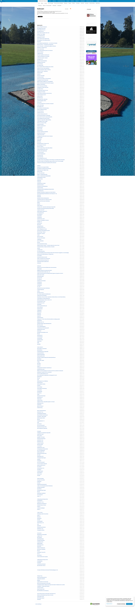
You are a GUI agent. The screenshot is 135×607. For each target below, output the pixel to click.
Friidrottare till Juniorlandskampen (42, 186)
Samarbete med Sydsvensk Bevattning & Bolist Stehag (45, 208)
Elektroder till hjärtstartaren (41, 153)
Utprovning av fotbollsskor (41, 549)
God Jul (38, 553)
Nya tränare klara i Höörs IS (41, 565)
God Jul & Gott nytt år (40, 152)
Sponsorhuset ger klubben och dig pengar (43, 115)
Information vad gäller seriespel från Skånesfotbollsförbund (46, 357)
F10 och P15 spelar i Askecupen (42, 463)
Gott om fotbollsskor (40, 240)
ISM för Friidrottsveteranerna (41, 410)
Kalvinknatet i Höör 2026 (41, 37)
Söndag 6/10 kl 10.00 (40, 112)
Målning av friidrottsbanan (41, 84)
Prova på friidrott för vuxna (41, 301)
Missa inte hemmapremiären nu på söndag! (43, 583)
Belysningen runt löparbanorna (41, 503)
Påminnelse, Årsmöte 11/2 (41, 227)
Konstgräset (39, 431)
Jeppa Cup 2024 (39, 128)
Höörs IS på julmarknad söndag (42, 243)
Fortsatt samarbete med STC (41, 94)
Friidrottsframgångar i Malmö (41, 100)
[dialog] (119, 601)
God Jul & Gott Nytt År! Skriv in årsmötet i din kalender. (45, 103)
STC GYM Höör (39, 279)
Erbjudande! (39, 195)
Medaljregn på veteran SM (41, 62)
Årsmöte (38, 333)
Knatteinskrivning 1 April (41, 218)
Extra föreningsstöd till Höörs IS (42, 158)
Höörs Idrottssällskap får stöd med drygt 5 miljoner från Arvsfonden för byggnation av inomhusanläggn (53, 252)
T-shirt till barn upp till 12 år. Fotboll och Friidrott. (44, 199)
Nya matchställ (39, 537)
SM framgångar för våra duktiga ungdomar (43, 40)
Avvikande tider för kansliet (41, 183)
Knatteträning (39, 404)
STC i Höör (38, 286)
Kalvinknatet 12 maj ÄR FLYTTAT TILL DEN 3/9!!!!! (44, 372)
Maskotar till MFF (39, 171)
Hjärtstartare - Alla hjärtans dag (42, 47)
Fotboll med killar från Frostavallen (42, 556)
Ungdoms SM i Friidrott (40, 134)
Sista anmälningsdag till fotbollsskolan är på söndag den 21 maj (47, 193)
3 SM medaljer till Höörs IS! (41, 29)
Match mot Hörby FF (40, 406)
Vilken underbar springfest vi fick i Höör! (43, 32)
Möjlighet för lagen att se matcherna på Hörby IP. (44, 270)
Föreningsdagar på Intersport (41, 413)
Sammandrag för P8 (40, 190)
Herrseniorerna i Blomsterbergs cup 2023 (43, 230)
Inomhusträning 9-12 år (40, 468)
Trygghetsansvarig (40, 53)
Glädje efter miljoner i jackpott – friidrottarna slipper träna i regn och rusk (48, 245)
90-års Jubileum (39, 435)
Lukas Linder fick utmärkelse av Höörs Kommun (44, 93)
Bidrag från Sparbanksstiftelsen (42, 60)
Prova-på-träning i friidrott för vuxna (42, 90)
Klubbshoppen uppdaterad (41, 493)
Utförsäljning (39, 469)
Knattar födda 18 (39, 205)
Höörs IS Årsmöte (40, 307)
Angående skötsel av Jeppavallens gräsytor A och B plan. (46, 401)
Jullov (38, 379)
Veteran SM (39, 316)
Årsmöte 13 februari (40, 146)
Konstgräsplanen (39, 500)
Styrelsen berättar (40, 72)
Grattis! (38, 394)
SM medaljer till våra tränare (41, 28)
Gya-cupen (38, 454)
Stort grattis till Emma (40, 31)
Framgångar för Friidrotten (41, 91)
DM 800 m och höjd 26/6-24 (41, 125)
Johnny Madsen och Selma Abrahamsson (43, 298)
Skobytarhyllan (39, 215)
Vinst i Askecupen (40, 494)
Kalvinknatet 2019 (40, 397)
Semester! (38, 475)
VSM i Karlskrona (39, 472)
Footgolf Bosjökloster (40, 289)
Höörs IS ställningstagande (41, 326)
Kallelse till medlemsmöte (41, 547)
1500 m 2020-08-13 (40, 347)
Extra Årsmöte (39, 392)
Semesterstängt (39, 391)
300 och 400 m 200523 (40, 360)
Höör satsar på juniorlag (41, 251)
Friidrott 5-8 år (39, 341)
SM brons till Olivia (40, 63)
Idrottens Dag (39, 311)
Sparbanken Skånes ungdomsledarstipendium (44, 323)
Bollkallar (38, 580)
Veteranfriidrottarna (40, 317)
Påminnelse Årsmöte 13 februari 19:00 (43, 143)
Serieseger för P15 (40, 59)
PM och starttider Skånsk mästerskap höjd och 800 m (45, 66)
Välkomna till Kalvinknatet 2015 (42, 577)
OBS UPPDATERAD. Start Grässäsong (42, 590)
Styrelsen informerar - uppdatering (42, 71)
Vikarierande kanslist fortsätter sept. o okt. (43, 271)
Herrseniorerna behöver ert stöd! (42, 257)
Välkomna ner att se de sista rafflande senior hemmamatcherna (46, 267)
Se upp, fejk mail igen (40, 105)
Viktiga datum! (39, 398)
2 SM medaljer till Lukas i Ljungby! (42, 121)
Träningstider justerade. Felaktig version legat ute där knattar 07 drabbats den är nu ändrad (51, 584)
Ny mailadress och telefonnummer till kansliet (44, 168)
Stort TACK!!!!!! (39, 466)
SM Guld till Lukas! (40, 97)
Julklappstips (39, 239)
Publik (38, 342)
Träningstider (39, 460)
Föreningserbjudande (40, 212)
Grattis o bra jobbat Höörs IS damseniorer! (43, 258)
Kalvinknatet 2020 (40, 382)
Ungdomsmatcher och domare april (42, 581)
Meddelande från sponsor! (41, 133)
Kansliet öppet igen (40, 156)
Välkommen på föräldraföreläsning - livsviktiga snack (45, 254)
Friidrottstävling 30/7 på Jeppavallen (42, 351)
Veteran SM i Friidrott (40, 434)
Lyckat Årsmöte (39, 223)
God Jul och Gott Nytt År (41, 425)
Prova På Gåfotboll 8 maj (41, 35)
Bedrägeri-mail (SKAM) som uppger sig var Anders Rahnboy (46, 192)
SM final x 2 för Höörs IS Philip (41, 122)
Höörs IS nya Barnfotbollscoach (42, 305)
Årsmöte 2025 (39, 102)
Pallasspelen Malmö (40, 226)
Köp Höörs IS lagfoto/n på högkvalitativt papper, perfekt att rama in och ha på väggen (50, 161)
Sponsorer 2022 (39, 277)
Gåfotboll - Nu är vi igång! (41, 34)
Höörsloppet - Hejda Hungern (41, 416)
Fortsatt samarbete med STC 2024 (42, 149)
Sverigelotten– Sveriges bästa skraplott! (43, 586)
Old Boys (38, 248)
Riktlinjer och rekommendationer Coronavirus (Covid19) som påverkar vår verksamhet (50, 370)
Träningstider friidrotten (40, 530)
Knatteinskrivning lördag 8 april (42, 484)
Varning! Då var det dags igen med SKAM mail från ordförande (46, 162)
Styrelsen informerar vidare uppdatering (43, 68)
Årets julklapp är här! (40, 106)
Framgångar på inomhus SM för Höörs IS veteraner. (45, 136)
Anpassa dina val (109, 603)
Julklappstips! (39, 310)
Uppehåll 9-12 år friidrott (41, 437)
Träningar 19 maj (39, 575)
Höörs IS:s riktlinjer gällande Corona (42, 373)
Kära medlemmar (39, 214)
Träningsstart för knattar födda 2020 (42, 87)
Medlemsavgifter (39, 137)
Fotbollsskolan (39, 217)
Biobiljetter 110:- (39, 221)
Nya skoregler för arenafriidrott (42, 348)
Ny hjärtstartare (39, 320)
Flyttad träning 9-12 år (40, 522)
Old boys (38, 242)
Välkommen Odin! (40, 96)
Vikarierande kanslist (40, 276)
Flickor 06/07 (39, 546)
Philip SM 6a (39, 41)
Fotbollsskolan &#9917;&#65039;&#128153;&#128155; (45, 189)
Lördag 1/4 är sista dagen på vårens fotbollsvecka (45, 485)
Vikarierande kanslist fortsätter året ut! (43, 261)
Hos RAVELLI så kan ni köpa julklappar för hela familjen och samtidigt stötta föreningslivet (51, 159)
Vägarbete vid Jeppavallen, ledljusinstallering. (44, 119)
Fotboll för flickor (40, 400)
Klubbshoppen (39, 376)
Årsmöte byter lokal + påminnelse (42, 99)
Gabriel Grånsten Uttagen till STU (42, 211)
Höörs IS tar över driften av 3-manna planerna (44, 78)
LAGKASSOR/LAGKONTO (41, 578)
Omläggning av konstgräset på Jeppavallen (43, 432)
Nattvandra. (39, 516)
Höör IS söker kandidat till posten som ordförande (45, 50)
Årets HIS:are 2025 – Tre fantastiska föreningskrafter (45, 44)
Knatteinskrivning (39, 407)
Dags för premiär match (40, 589)
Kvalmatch (38, 385)
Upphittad (38, 459)
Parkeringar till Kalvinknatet (41, 395)
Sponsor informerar (40, 236)
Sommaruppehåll (39, 521)
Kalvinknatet (39, 196)
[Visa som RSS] (70, 8)
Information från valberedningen (42, 150)
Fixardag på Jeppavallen (41, 487)
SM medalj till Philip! (40, 65)
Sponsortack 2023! (40, 155)
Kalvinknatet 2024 (40, 127)
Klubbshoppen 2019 (40, 403)
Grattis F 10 (39, 496)
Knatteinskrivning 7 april (40, 447)
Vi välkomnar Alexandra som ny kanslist (43, 56)
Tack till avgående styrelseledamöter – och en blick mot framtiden (47, 43)
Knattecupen (40, 9)
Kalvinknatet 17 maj (40, 528)
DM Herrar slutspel (40, 444)
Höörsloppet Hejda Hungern (41, 457)
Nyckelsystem (39, 518)
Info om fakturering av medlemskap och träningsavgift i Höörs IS (47, 375)
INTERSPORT (39, 140)
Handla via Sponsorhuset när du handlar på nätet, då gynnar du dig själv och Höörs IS (50, 273)
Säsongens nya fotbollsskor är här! (42, 332)
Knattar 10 (38, 509)
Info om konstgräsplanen (41, 450)
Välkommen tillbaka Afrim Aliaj (42, 109)
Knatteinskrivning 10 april (41, 329)
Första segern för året (40, 596)
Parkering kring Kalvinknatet (41, 527)
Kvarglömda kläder (40, 187)
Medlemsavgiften (40, 543)
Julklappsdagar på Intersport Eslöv (42, 499)
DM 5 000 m (39, 363)
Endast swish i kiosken (40, 274)
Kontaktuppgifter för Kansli (41, 177)
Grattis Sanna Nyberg (40, 478)
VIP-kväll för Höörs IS (40, 292)
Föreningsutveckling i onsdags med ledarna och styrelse (45, 246)
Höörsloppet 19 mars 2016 (41, 552)
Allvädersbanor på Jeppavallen (42, 534)
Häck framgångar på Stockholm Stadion (43, 118)
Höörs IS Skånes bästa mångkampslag (43, 38)
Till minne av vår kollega (40, 75)
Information (39, 364)
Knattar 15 (38, 366)
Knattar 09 (38, 506)
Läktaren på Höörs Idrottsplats (42, 295)
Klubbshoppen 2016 (40, 544)
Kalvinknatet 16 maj (40, 440)
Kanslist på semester (40, 124)
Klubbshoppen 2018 (40, 456)
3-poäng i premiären (40, 587)
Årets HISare (39, 224)
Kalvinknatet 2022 (40, 308)
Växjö (38, 422)
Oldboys (38, 202)
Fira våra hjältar (39, 255)
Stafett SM (38, 74)
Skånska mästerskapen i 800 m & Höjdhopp (44, 69)
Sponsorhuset (39, 423)
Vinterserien (39, 599)
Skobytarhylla (39, 304)
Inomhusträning (39, 338)
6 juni (38, 524)
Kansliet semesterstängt (41, 354)
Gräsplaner (38, 165)
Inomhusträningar (40, 336)
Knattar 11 (38, 515)
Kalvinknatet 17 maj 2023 (41, 233)
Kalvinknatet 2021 (40, 335)
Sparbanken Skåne (40, 339)
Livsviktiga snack (39, 249)
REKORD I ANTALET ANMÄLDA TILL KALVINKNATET (45, 81)
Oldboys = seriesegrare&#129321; (42, 174)
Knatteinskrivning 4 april (40, 369)
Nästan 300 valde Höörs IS (41, 465)
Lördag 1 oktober (40, 512)
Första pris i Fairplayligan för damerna (43, 220)
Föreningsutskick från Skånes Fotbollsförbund (44, 367)
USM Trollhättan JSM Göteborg (42, 388)
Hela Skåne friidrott (40, 88)
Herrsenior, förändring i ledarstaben (42, 131)
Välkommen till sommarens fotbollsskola (43, 288)
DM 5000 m (39, 344)
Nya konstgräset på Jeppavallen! (42, 428)
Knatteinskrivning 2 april (40, 302)
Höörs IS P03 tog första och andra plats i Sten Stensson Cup (46, 593)
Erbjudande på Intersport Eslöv (42, 426)
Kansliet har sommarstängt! (41, 280)
